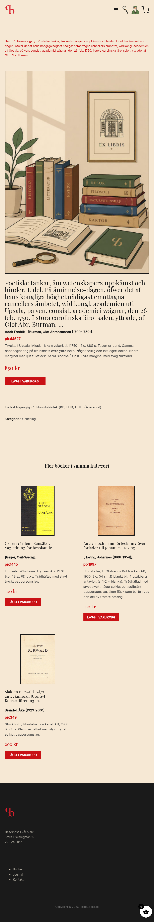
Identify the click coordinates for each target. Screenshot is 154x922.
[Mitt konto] (135, 10)
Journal (18, 874)
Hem (8, 41)
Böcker (18, 869)
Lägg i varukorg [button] (23, 602)
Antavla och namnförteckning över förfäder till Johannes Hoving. (114, 545)
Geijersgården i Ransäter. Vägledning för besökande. (29, 545)
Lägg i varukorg (25, 381)
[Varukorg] (145, 10)
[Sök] (125, 10)
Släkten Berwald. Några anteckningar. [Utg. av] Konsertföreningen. (26, 696)
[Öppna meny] (116, 9)
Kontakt (18, 879)
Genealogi (24, 41)
